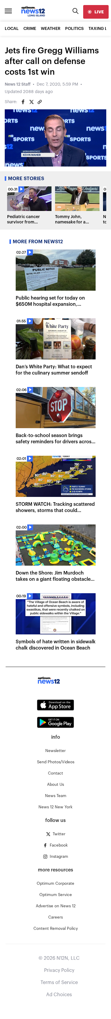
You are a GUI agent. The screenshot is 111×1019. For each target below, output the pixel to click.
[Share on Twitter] (31, 102)
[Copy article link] (39, 102)
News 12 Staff (17, 84)
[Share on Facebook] (23, 102)
